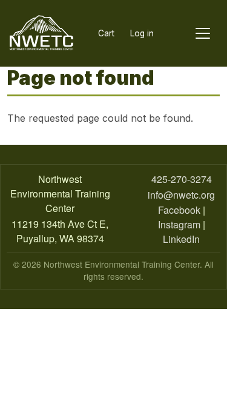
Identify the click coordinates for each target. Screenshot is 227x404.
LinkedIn (181, 239)
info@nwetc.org (181, 195)
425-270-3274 (181, 179)
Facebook (179, 210)
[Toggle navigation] (202, 33)
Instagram (179, 224)
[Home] (41, 33)
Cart (106, 33)
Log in (142, 33)
